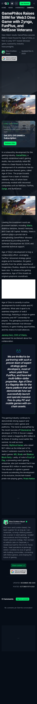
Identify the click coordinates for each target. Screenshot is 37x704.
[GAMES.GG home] (7, 3)
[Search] (16, 3)
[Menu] (2, 3)
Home (4, 8)
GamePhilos (21, 155)
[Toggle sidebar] (34, 3)
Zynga (4, 189)
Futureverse (25, 430)
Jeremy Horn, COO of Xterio (14, 335)
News (10, 8)
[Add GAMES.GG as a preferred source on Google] (9, 58)
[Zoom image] (18, 205)
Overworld (19, 8)
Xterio (29, 225)
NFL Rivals (18, 454)
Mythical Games (16, 445)
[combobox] (12, 3)
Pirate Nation (29, 478)
